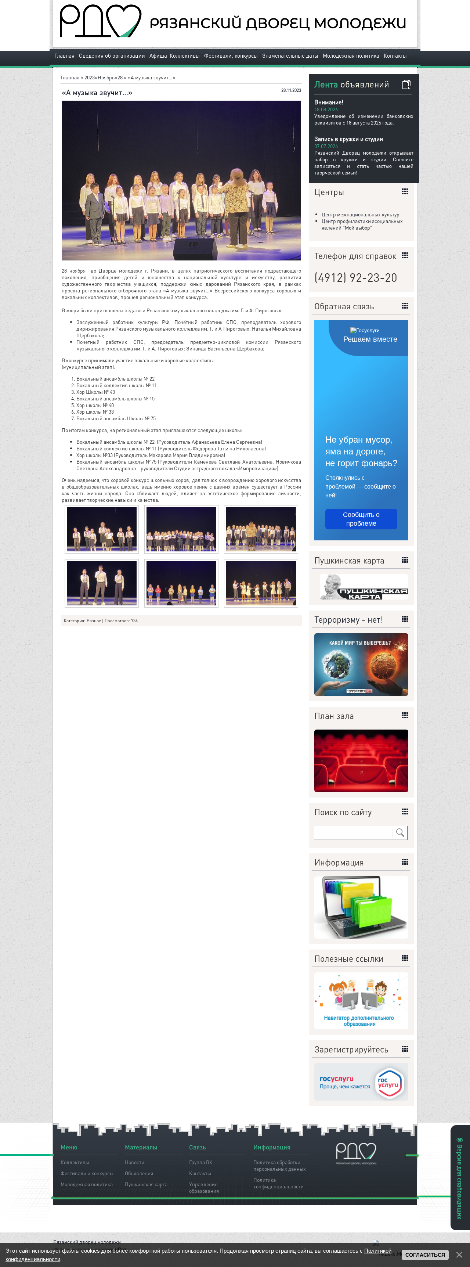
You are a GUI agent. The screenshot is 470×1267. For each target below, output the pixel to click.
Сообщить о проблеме (361, 519)
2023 (89, 77)
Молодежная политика (351, 55)
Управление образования (204, 1186)
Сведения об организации (112, 55)
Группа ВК (201, 1162)
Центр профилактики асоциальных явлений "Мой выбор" (362, 224)
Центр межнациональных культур (361, 214)
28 (120, 77)
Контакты (395, 55)
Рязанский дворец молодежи (87, 1241)
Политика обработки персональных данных (279, 1164)
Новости (134, 1162)
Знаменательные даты (290, 55)
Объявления (139, 1173)
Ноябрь (106, 77)
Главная (64, 55)
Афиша (158, 55)
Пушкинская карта (146, 1184)
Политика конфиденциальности (278, 1181)
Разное (94, 620)
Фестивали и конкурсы (87, 1173)
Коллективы (185, 55)
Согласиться (425, 1255)
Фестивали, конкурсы (231, 55)
